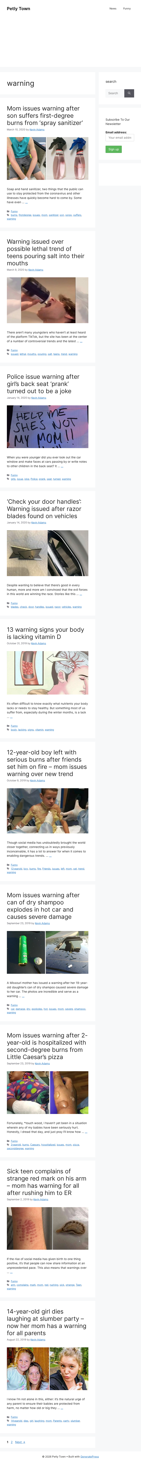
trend (64, 354)
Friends (46, 868)
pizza (76, 1144)
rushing (54, 1284)
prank (42, 478)
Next (20, 1442)
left (62, 868)
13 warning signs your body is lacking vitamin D (45, 633)
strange (70, 1284)
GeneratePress (89, 1456)
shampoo (79, 1008)
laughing (39, 1420)
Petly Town (18, 8)
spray (68, 214)
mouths (31, 354)
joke (26, 478)
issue (20, 478)
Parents (57, 1420)
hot (46, 1008)
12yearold (16, 868)
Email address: (116, 132)
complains (23, 1284)
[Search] (129, 93)
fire (39, 868)
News (113, 8)
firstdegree (25, 214)
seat (49, 478)
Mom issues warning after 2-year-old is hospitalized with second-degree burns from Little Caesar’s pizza (47, 1046)
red (46, 1284)
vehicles (66, 606)
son (62, 214)
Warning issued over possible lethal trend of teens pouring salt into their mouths (45, 252)
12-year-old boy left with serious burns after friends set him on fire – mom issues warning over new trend (47, 763)
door (31, 606)
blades (15, 606)
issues (36, 214)
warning (11, 218)
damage (20, 1008)
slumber (75, 1420)
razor (57, 606)
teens (56, 354)
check (23, 606)
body (14, 729)
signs (31, 729)
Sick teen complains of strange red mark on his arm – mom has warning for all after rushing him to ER (46, 1182)
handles (39, 606)
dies (26, 1420)
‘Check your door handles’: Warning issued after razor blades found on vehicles (44, 508)
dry (28, 1008)
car (12, 1008)
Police (34, 478)
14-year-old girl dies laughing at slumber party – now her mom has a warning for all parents (46, 1322)
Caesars (35, 1144)
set (75, 868)
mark (33, 1284)
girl (31, 1420)
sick (62, 1284)
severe (69, 1008)
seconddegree (15, 1148)
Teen (78, 1284)
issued (14, 354)
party (66, 1420)
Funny (127, 8)
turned (57, 478)
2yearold (16, 1144)
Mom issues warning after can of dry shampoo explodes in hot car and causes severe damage (43, 905)
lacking (22, 729)
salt (50, 354)
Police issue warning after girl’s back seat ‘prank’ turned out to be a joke (43, 384)
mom (44, 214)
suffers (77, 214)
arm (13, 1284)
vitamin (39, 729)
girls (13, 478)
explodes (37, 1008)
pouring (42, 354)
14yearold (16, 1420)
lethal (23, 354)
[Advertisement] (70, 43)
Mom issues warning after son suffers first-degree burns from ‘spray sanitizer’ (45, 115)
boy (26, 868)
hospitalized (48, 1144)
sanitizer (53, 214)
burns (14, 214)
